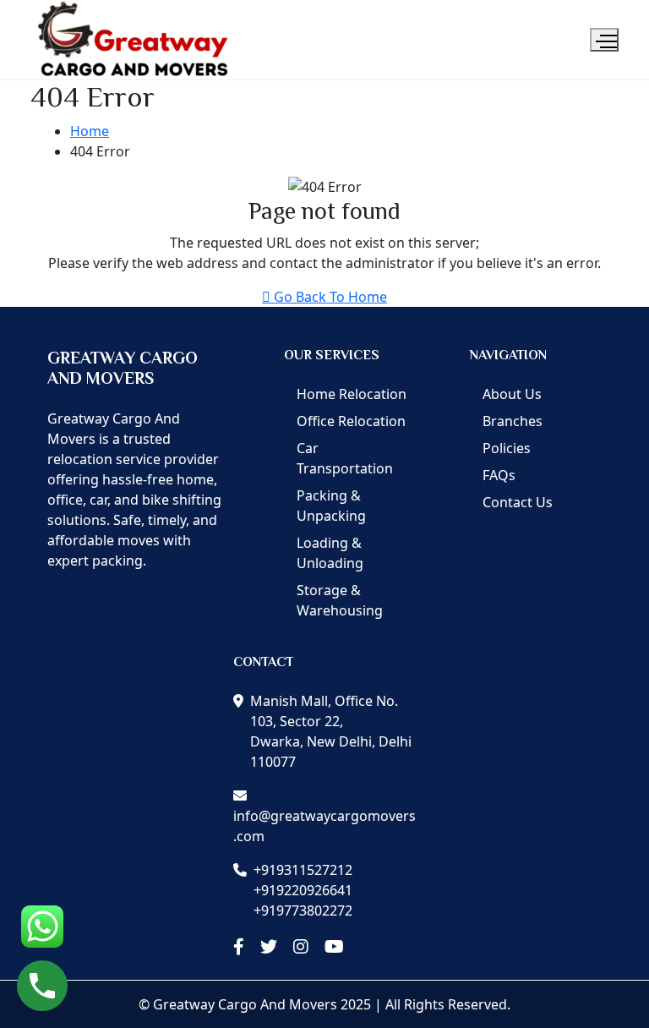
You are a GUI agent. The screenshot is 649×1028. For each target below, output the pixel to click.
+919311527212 (303, 870)
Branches (513, 421)
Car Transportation (345, 458)
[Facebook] (238, 947)
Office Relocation (351, 421)
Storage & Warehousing (340, 600)
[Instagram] (300, 947)
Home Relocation (351, 394)
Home (89, 131)
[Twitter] (268, 947)
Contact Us (518, 502)
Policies (507, 448)
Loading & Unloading (330, 552)
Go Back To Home (330, 296)
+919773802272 (303, 910)
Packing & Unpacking (331, 505)
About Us (512, 394)
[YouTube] (334, 947)
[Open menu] (604, 40)
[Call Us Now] (42, 985)
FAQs (499, 475)
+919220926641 (303, 890)
